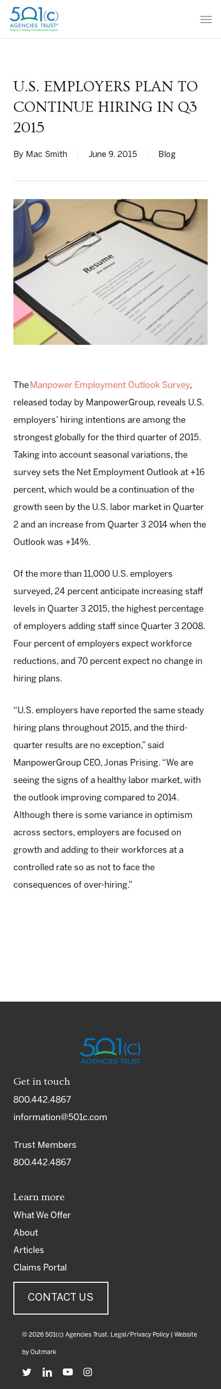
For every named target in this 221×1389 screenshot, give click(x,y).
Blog (167, 155)
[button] (206, 19)
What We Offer (42, 1215)
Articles (28, 1250)
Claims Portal (40, 1268)
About (25, 1233)
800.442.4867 (42, 1100)
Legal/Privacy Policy (139, 1335)
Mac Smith (46, 155)
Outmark (43, 1352)
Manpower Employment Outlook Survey (110, 385)
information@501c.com (60, 1117)
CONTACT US (61, 1298)
